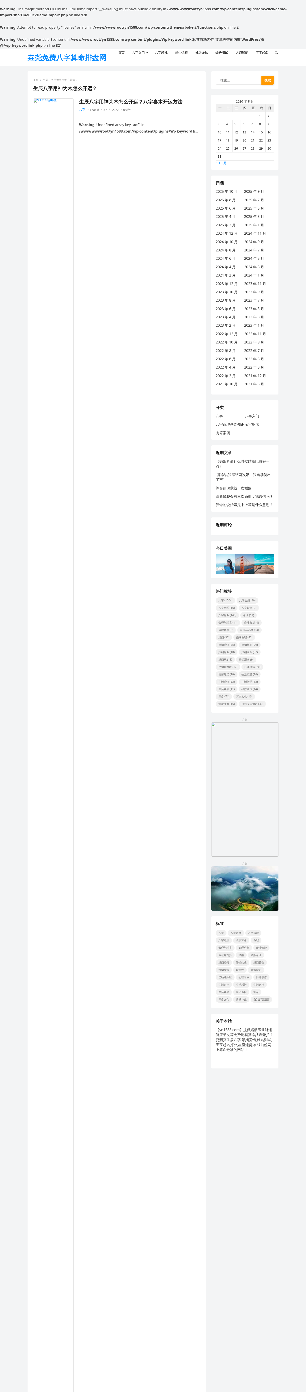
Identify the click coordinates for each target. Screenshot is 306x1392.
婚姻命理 (244, 637)
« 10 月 (221, 163)
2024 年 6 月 (226, 258)
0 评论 (127, 110)
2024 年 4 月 (226, 266)
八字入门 (252, 416)
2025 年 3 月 (254, 216)
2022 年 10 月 (227, 342)
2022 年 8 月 (226, 350)
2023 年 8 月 (226, 300)
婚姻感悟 (226, 645)
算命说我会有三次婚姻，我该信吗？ (244, 496)
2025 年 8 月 (226, 199)
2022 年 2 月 (226, 375)
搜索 (268, 80)
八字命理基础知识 (230, 424)
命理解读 (225, 630)
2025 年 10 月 (227, 191)
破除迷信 (249, 689)
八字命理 (226, 608)
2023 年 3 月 (254, 317)
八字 (82, 109)
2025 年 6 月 (226, 208)
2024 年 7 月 (254, 250)
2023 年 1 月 (254, 325)
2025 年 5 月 (254, 208)
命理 (248, 615)
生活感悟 (226, 682)
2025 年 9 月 (254, 191)
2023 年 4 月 (226, 317)
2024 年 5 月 (254, 258)
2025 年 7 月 (254, 199)
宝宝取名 (252, 424)
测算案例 (223, 432)
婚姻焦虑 (249, 645)
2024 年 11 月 (255, 233)
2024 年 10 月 (227, 241)
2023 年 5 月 (254, 308)
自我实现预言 (252, 704)
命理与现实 (227, 622)
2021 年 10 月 (227, 384)
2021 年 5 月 (254, 384)
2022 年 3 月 (254, 367)
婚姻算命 (226, 652)
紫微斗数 (226, 704)
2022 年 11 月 (255, 333)
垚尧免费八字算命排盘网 (67, 57)
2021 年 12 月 (255, 375)
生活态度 (249, 674)
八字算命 (227, 615)
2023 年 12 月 (227, 283)
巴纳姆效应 (227, 667)
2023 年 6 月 (226, 308)
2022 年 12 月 (227, 333)
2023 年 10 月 (227, 292)
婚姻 (223, 637)
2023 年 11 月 (255, 283)
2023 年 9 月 (254, 292)
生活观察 (226, 689)
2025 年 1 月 (254, 225)
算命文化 (244, 696)
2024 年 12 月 (227, 233)
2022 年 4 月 (226, 367)
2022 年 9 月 (254, 342)
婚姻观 (225, 659)
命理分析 (251, 622)
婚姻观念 (246, 659)
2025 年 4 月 (226, 216)
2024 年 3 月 (254, 266)
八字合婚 (247, 600)
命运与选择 (249, 630)
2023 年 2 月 (226, 325)
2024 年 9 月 (254, 241)
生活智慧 (249, 682)
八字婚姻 (248, 608)
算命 (223, 696)
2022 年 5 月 (254, 358)
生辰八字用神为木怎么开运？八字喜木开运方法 (131, 101)
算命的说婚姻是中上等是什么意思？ (244, 504)
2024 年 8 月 (226, 250)
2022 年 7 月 (254, 350)
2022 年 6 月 (226, 358)
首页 (36, 80)
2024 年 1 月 (254, 275)
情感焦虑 (226, 674)
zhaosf (94, 110)
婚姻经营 (249, 652)
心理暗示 (252, 667)
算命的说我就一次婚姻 (234, 488)
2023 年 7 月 (254, 300)
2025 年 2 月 (226, 225)
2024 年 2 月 (226, 275)
